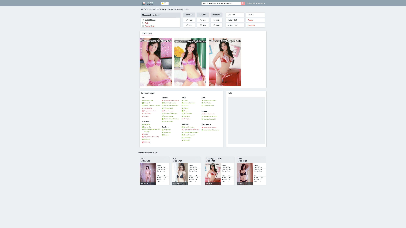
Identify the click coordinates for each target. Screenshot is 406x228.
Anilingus (187, 140)
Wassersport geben (210, 127)
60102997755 (150, 20)
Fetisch (146, 116)
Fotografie (147, 127)
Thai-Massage (168, 108)
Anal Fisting (207, 103)
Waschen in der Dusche (151, 137)
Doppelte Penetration (150, 111)
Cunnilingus (187, 137)
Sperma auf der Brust (210, 116)
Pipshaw (147, 139)
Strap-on (186, 111)
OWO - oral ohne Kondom (152, 105)
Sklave (186, 108)
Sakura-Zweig (168, 121)
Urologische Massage (171, 105)
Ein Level (147, 103)
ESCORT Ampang (147, 9)
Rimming (147, 142)
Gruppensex (148, 108)
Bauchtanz (167, 132)
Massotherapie (169, 111)
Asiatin (250, 20)
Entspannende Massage (171, 119)
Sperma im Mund (209, 114)
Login (257, 3)
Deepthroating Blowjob (191, 132)
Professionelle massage (171, 100)
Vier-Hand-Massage (170, 113)
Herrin (186, 100)
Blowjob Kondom (189, 127)
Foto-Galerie (147, 33)
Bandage (187, 116)
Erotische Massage (170, 103)
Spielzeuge (147, 113)
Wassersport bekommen (211, 130)
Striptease (167, 129)
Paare (146, 134)
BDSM (186, 105)
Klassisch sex (148, 100)
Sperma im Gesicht (210, 119)
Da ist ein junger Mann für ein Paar (152, 130)
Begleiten (147, 124)
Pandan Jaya (162, 9)
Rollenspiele (188, 113)
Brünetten (251, 25)
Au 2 (155, 9)
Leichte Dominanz (189, 103)
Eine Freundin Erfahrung (191, 129)
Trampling (187, 119)
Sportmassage (168, 116)
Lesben (166, 135)
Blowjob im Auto (189, 135)
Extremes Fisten (209, 105)
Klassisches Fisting (210, 100)
